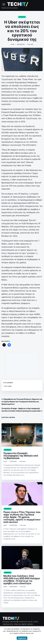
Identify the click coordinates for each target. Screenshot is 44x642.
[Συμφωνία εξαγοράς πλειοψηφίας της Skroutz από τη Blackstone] (22, 434)
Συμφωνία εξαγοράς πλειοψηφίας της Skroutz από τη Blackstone (20, 456)
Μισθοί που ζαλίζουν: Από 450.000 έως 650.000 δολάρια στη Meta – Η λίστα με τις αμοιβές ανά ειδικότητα (21, 579)
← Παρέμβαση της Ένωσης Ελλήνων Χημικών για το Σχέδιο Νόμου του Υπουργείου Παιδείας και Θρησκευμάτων (21, 401)
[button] (22, 638)
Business (22, 17)
